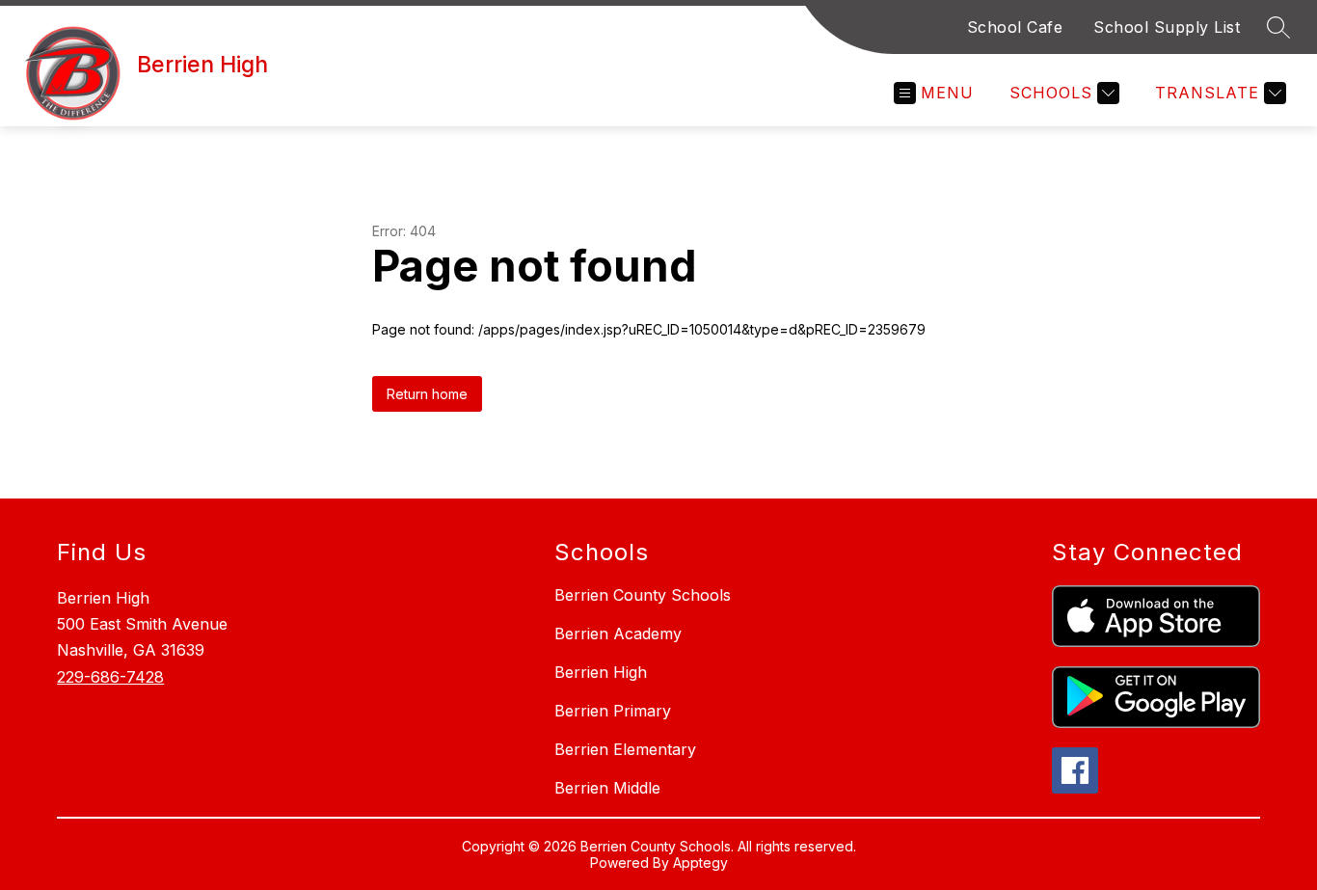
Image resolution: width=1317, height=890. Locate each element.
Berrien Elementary (625, 749)
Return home (427, 394)
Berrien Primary (612, 710)
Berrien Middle (607, 787)
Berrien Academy (618, 633)
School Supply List (1166, 27)
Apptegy (700, 862)
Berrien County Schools (642, 595)
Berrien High (600, 672)
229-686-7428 (110, 677)
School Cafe (1015, 27)
